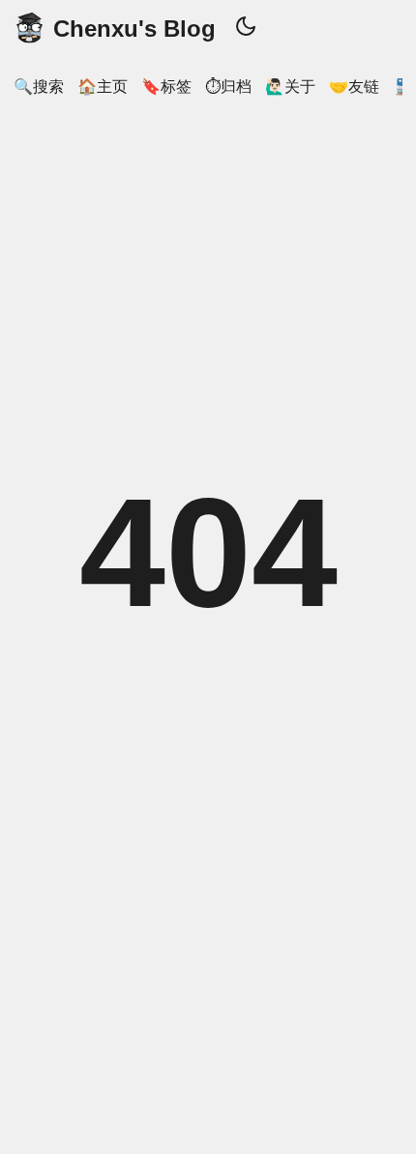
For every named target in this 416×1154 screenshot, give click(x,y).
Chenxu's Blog (134, 28)
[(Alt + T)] (245, 29)
